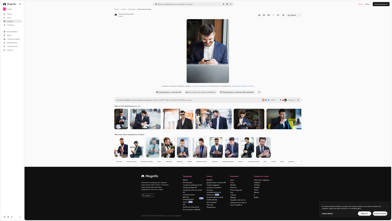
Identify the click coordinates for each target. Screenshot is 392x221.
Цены (360, 4)
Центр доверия (212, 202)
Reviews (233, 185)
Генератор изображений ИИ (192, 185)
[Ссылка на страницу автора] (116, 15)
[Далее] (301, 119)
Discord (256, 192)
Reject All (364, 213)
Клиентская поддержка (261, 180)
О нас (232, 182)
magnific (120, 16)
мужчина (240, 161)
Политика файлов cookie (215, 197)
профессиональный (228, 161)
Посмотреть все (134, 106)
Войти (367, 4)
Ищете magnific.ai (236, 205)
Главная (116, 9)
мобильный (169, 161)
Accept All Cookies (380, 213)
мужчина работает (201, 161)
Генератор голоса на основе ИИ (192, 191)
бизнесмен (119, 161)
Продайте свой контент (238, 200)
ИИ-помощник (187, 182)
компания (291, 161)
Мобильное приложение (191, 207)
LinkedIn (256, 187)
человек (273, 161)
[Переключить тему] (11, 217)
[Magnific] (149, 176)
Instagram (257, 182)
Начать (209, 176)
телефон (189, 161)
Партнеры (210, 205)
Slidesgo (233, 197)
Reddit (256, 197)
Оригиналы (213, 195)
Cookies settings (212, 200)
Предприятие (211, 207)
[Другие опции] (273, 15)
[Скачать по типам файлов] (300, 15)
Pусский (147, 195)
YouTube (257, 185)
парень (282, 161)
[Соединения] (4, 217)
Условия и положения (214, 187)
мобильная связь (132, 161)
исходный (200, 23)
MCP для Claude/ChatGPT (193, 198)
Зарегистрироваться (381, 4)
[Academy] (8, 217)
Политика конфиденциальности (214, 191)
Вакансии (233, 187)
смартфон (180, 161)
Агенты (187, 202)
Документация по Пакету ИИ (216, 182)
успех (265, 161)
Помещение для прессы (238, 202)
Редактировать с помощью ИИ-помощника (238, 92)
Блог (231, 192)
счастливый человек (253, 161)
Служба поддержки (213, 185)
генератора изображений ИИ (200, 86)
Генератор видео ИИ (190, 187)
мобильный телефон (147, 161)
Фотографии (132, 9)
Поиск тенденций (236, 190)
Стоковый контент (189, 195)
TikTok (256, 190)
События (233, 195)
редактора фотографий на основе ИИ (243, 86)
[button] (147, 195)
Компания (234, 176)
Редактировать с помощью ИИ (170, 92)
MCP (272, 100)
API (184, 204)
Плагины (290, 100)
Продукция (187, 176)
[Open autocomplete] (155, 4)
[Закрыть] (298, 100)
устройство (214, 161)
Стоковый (123, 9)
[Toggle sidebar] (20, 4)
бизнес (159, 161)
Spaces (185, 180)
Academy (210, 180)
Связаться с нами (261, 176)
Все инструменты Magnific (191, 209)
